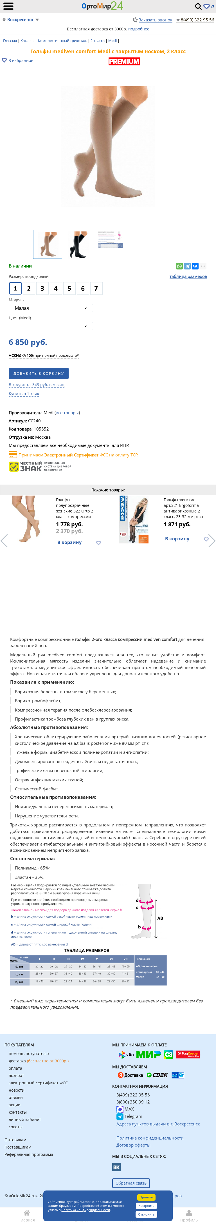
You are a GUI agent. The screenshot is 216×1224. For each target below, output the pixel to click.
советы (15, 1126)
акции (15, 1104)
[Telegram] (187, 266)
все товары (67, 412)
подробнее (138, 29)
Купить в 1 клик (24, 393)
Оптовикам (15, 1139)
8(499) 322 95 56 (197, 20)
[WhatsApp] (179, 266)
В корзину (69, 542)
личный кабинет (25, 1119)
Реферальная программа (28, 1154)
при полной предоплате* (44, 355)
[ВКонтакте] (195, 266)
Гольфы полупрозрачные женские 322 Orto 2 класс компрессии (74, 508)
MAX (128, 1109)
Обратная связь (131, 1183)
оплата (15, 1068)
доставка (39, 1061)
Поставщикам (17, 1147)
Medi (113, 40)
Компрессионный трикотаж (63, 40)
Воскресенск (20, 19)
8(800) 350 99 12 (133, 1102)
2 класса (98, 40)
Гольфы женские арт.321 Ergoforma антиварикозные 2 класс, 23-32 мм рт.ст (184, 508)
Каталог (28, 40)
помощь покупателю (29, 1053)
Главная (10, 40)
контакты (18, 1112)
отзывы (16, 1097)
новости (16, 1090)
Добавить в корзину (39, 373)
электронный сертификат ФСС (38, 1082)
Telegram (132, 1116)
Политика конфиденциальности (85, 1210)
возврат (16, 1075)
